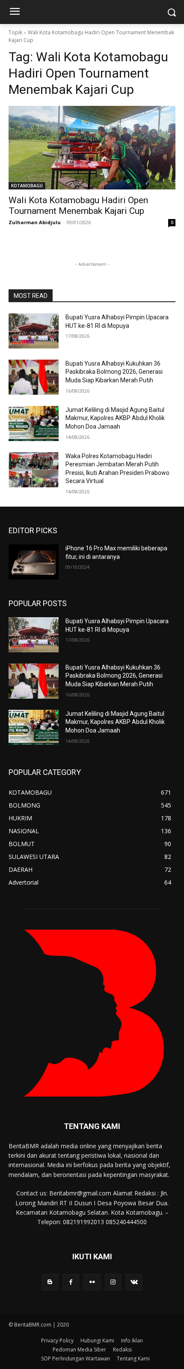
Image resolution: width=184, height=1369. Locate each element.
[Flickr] (91, 1282)
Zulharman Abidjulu (35, 222)
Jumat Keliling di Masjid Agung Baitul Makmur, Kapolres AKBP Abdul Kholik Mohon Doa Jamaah (115, 418)
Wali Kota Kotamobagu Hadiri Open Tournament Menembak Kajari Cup (78, 205)
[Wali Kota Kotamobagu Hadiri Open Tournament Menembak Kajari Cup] (92, 147)
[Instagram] (113, 1282)
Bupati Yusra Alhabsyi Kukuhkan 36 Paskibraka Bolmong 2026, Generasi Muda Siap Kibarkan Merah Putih (114, 372)
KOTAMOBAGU (27, 186)
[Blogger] (50, 1282)
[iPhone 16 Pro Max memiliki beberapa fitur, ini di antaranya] (34, 561)
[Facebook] (70, 1282)
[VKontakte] (134, 1282)
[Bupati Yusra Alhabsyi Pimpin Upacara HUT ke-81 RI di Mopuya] (34, 330)
